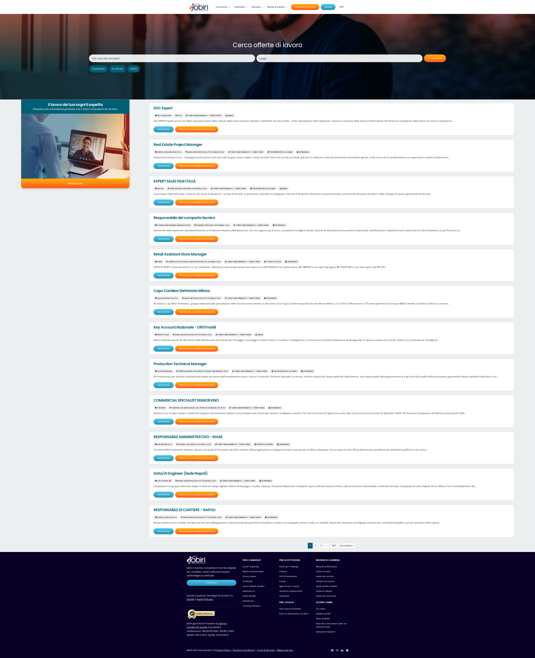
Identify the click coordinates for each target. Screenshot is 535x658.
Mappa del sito (285, 650)
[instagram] (337, 650)
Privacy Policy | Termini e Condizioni (235, 650)
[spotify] (347, 650)
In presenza (98, 68)
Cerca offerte (435, 58)
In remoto (117, 68)
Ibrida (133, 68)
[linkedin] (342, 650)
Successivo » (347, 545)
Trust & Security (266, 650)
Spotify (190, 599)
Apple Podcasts (205, 599)
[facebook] (332, 650)
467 (334, 545)
